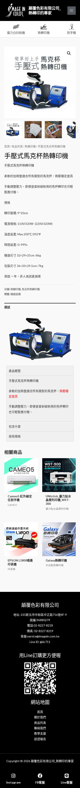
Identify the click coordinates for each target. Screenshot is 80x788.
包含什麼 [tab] (15, 426)
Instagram (13, 782)
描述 (7, 307)
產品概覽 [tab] (15, 371)
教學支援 (40, 733)
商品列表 (17, 146)
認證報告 (40, 739)
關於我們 (40, 717)
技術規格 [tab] (15, 436)
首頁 (7, 146)
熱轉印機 (30, 146)
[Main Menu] (71, 10)
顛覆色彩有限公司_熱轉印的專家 (45, 10)
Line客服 (67, 782)
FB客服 (40, 782)
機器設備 (15, 294)
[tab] (40, 307)
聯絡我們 (40, 728)
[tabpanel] (40, 398)
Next (74, 129)
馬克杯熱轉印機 (31, 289)
